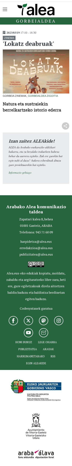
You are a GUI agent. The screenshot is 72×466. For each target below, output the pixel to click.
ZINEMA (9, 37)
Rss (53, 356)
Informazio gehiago (20, 172)
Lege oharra (47, 342)
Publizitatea (27, 349)
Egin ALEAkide (36, 363)
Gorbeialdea (36, 21)
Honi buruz (23, 342)
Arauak (48, 349)
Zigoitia (52, 95)
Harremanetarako (31, 356)
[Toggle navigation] (5, 9)
